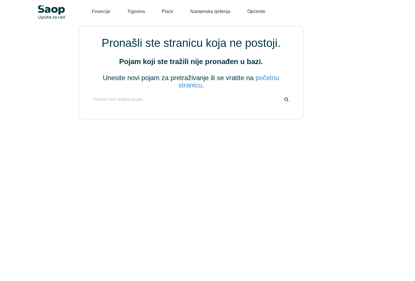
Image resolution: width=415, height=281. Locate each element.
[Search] (286, 99)
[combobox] (185, 99)
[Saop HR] (49, 7)
